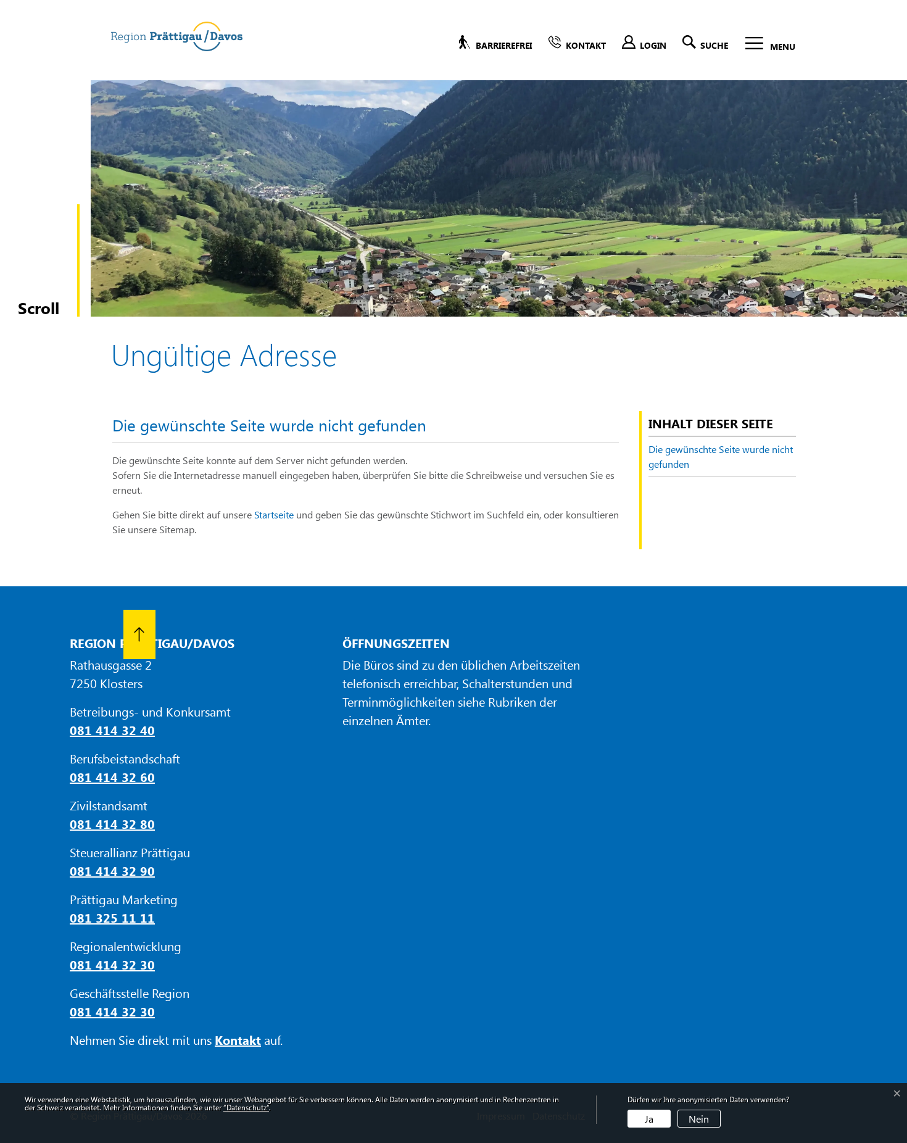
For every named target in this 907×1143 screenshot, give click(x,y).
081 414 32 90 (112, 870)
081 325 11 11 (112, 917)
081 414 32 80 (112, 823)
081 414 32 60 (112, 776)
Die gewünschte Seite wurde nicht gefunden (720, 456)
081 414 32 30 (112, 964)
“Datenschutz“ (246, 1107)
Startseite (274, 514)
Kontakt (238, 1039)
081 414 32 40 (112, 729)
